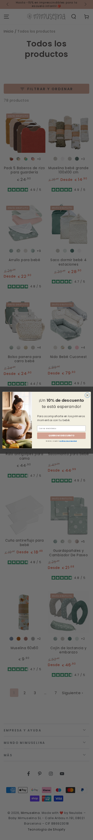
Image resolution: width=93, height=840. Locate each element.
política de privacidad (68, 441)
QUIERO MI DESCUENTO (61, 435)
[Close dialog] (87, 395)
